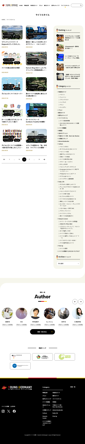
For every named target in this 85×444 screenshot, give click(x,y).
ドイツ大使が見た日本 (66, 159)
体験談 (60, 131)
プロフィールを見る (7, 324)
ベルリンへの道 (64, 151)
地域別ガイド (33, 5)
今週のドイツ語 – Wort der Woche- (69, 136)
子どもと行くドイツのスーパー (12, 93)
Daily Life (61, 182)
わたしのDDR (63, 164)
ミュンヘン (63, 97)
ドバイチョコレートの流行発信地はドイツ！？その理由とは (72, 38)
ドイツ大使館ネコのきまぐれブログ (69, 251)
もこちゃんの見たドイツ (67, 196)
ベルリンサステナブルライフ (68, 191)
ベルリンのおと (64, 146)
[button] (75, 301)
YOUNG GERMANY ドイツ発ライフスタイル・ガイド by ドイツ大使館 (17, 388)
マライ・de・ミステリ (66, 162)
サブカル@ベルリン (65, 176)
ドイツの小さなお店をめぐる (68, 199)
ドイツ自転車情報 (65, 121)
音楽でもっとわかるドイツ (67, 154)
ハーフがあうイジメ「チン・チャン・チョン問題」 (72, 57)
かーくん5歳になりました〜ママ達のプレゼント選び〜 (12, 120)
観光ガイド (47, 5)
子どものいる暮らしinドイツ (68, 184)
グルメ (40, 5)
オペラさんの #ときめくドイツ (68, 149)
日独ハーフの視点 (65, 157)
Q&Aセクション (63, 133)
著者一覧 (72, 387)
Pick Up (60, 246)
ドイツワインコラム (65, 213)
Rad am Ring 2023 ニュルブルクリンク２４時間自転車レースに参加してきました (36, 70)
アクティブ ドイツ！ (65, 211)
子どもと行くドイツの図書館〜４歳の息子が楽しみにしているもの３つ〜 (12, 147)
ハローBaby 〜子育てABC (67, 208)
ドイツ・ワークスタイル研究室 (68, 221)
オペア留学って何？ (65, 231)
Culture (60, 144)
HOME (21, 5)
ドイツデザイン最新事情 (67, 179)
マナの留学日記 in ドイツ (67, 243)
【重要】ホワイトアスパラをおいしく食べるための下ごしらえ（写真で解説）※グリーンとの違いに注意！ (72, 77)
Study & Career (63, 219)
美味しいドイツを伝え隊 (67, 201)
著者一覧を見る (42, 332)
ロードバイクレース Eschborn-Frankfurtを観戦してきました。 (36, 121)
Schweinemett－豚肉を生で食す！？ (72, 47)
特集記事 (26, 5)
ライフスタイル (65, 5)
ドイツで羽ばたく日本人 (67, 233)
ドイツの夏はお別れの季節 (11, 68)
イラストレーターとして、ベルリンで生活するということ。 (70, 227)
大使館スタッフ (63, 139)
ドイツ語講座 (62, 128)
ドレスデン (63, 107)
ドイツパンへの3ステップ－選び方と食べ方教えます (72, 66)
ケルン (62, 105)
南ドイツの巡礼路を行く (67, 216)
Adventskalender (63, 141)
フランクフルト (64, 99)
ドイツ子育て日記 (65, 194)
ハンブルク (63, 102)
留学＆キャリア (55, 5)
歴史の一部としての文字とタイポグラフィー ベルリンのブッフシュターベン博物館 (36, 44)
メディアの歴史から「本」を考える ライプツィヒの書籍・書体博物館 (36, 147)
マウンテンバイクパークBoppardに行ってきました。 (11, 43)
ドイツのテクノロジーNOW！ (68, 240)
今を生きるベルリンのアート (68, 174)
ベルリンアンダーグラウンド (68, 167)
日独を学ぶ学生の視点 (66, 224)
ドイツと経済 (63, 248)
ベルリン (62, 94)
